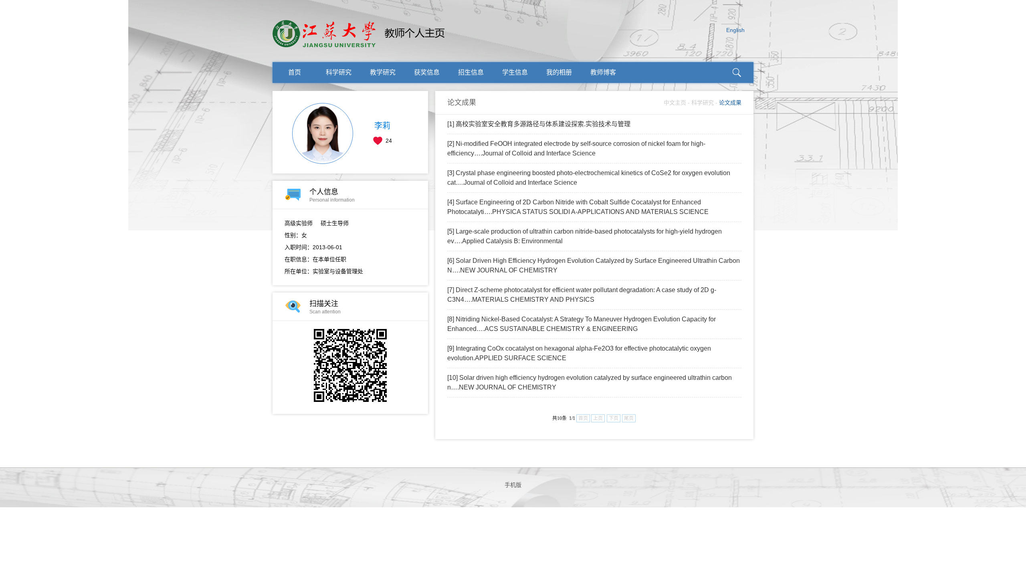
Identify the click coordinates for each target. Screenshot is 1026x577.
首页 (294, 72)
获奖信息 (427, 72)
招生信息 (471, 72)
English (735, 30)
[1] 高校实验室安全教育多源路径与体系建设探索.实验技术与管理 (538, 124)
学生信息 (515, 72)
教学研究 (383, 72)
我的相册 (559, 72)
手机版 (513, 485)
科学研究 (338, 72)
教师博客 (603, 72)
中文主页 (675, 102)
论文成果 (730, 102)
